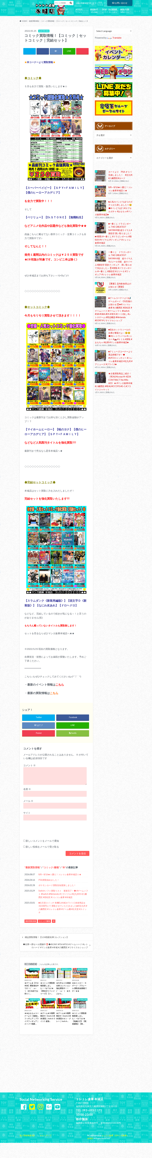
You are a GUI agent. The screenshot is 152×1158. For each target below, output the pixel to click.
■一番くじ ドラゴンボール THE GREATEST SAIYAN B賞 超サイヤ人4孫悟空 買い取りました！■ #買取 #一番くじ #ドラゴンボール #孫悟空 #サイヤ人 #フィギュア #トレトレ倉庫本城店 (113, 233)
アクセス (79, 10)
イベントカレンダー (109, 10)
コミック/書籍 (51, 867)
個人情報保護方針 (84, 3)
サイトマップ (100, 3)
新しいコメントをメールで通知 (42, 840)
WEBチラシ (124, 10)
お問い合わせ (121, 3)
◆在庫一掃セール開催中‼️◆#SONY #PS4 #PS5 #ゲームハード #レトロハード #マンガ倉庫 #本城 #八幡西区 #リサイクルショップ (55, 945)
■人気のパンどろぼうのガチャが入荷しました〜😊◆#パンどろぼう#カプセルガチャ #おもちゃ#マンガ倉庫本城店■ (113, 208)
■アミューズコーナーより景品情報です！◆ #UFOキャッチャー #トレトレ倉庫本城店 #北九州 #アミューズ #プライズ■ (113, 358)
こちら (60, 684)
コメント (29, 765)
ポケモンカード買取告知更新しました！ (57, 885)
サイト (26, 812)
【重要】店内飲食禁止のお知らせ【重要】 (119, 285)
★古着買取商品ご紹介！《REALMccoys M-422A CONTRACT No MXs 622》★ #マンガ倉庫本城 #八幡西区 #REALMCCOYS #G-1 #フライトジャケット (113, 381)
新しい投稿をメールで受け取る (42, 846)
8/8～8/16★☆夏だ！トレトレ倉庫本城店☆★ (59, 874)
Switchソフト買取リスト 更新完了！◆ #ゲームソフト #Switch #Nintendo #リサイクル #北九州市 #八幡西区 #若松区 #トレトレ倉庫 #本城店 (63, 893)
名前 (27, 789)
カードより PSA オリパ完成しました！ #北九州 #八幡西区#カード (120, 175)
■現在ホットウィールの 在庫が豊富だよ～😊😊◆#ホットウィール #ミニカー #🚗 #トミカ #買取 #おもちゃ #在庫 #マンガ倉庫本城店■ (113, 336)
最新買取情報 (33, 867)
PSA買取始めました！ (48, 880)
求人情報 (94, 10)
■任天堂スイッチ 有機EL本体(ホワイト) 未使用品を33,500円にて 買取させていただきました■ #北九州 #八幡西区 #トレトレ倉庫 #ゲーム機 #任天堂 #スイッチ (62, 907)
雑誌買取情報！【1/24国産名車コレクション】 (47, 937)
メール (28, 800)
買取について (64, 10)
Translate (116, 37)
